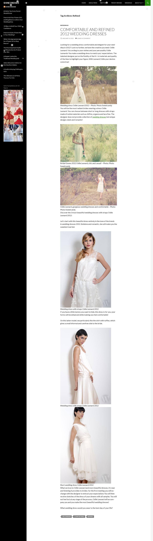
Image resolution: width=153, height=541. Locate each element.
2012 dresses (66, 516)
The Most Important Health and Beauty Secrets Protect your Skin (12, 50)
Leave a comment (83, 38)
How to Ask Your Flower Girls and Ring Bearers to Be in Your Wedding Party (13, 20)
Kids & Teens (93, 3)
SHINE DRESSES (11, 3)
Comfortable (79, 516)
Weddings (128, 3)
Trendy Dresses (116, 3)
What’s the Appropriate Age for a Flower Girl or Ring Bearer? (12, 41)
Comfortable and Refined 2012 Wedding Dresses (87, 31)
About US (138, 3)
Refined (90, 516)
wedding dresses (99, 117)
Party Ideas (104, 3)
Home (84, 3)
